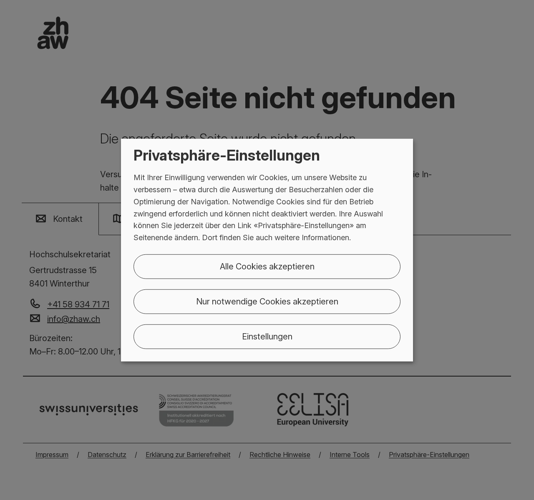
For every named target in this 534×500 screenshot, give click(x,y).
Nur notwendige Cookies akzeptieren (267, 301)
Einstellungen (267, 337)
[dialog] (267, 250)
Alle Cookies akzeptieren (267, 266)
